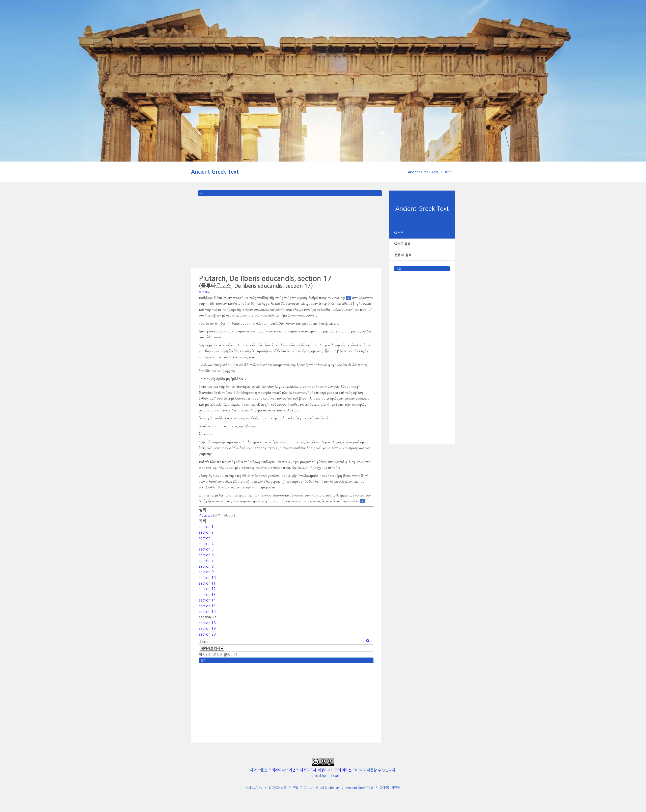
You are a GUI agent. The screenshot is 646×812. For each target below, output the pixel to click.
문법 (295, 787)
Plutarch (205, 515)
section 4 (206, 543)
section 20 (207, 634)
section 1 (206, 527)
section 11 (207, 583)
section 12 (207, 589)
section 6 (206, 555)
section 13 (207, 594)
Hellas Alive (254, 787)
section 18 (207, 623)
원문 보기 (205, 292)
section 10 (207, 578)
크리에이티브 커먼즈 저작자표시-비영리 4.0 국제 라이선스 (311, 770)
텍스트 (449, 172)
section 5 (206, 549)
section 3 (206, 538)
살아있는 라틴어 (390, 787)
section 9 (206, 572)
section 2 (206, 532)
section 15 (207, 606)
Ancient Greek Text (215, 171)
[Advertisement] (421, 347)
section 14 (207, 600)
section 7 (206, 560)
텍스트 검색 (402, 244)
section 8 (206, 566)
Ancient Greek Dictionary (322, 787)
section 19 (207, 628)
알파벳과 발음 (277, 787)
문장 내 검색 (402, 255)
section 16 (207, 611)
